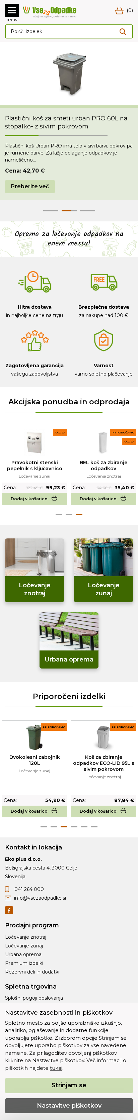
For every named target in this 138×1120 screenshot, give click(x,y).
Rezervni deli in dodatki (32, 972)
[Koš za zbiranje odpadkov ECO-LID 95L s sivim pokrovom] (103, 737)
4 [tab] (74, 826)
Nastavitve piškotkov (69, 1105)
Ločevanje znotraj (25, 937)
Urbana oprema (23, 954)
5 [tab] (84, 826)
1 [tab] (59, 514)
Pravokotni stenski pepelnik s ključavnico (34, 466)
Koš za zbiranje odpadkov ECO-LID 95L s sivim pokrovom (103, 763)
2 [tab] (69, 514)
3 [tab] (79, 514)
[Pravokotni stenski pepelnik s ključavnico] (34, 442)
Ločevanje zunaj (24, 946)
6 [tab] (94, 826)
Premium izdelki (24, 963)
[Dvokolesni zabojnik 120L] (35, 737)
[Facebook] (9, 909)
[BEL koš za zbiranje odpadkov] (103, 442)
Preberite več (30, 186)
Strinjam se (69, 1085)
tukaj (56, 1068)
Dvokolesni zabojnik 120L (34, 760)
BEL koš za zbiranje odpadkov (103, 466)
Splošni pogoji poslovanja (34, 998)
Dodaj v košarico (29, 498)
